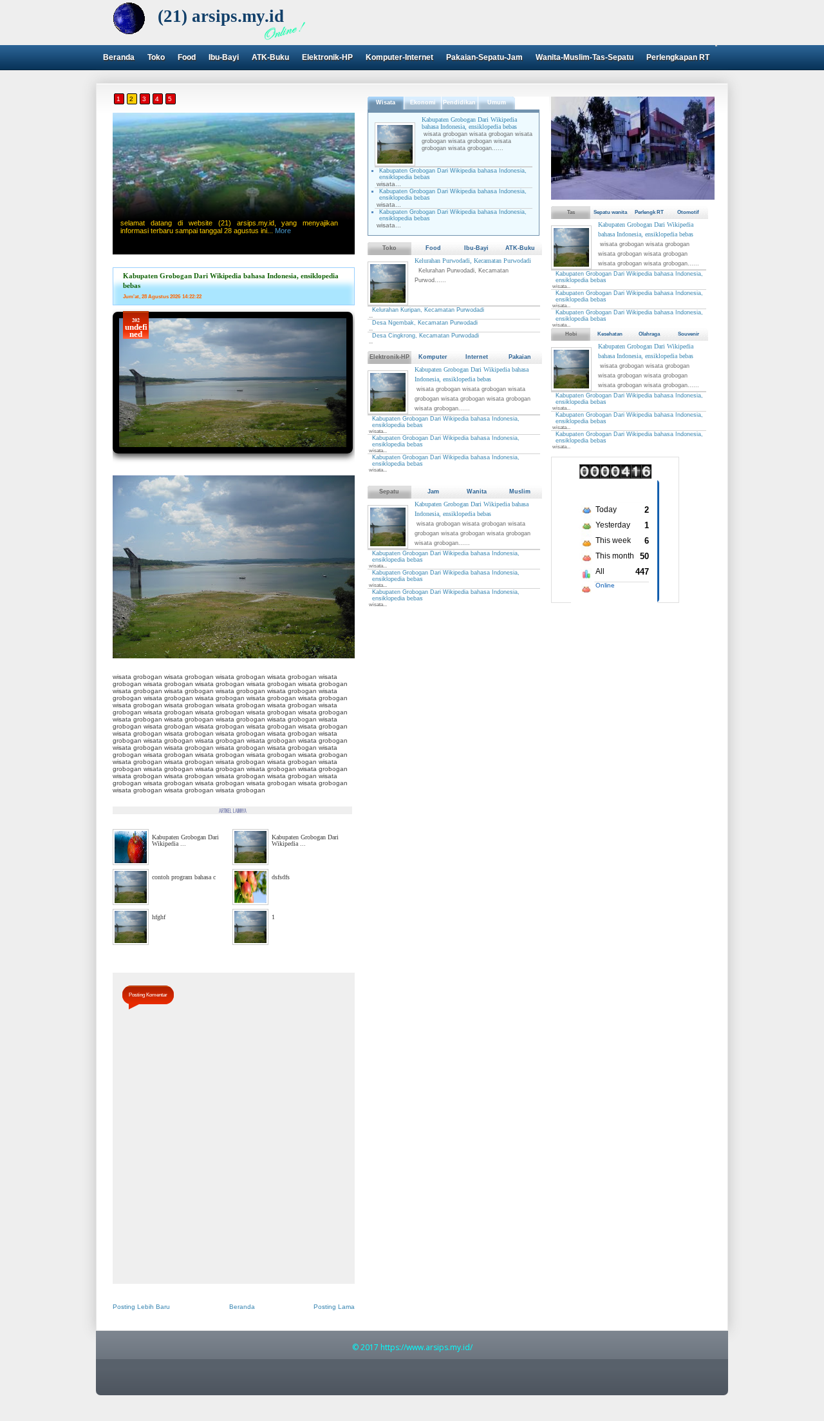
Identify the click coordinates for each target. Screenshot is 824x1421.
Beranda (119, 57)
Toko (156, 57)
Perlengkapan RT (677, 57)
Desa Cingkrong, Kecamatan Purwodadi (425, 335)
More (283, 230)
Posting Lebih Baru (141, 1306)
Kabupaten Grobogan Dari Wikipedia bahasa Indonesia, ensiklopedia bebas (469, 123)
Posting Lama (334, 1306)
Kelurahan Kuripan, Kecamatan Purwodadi (428, 310)
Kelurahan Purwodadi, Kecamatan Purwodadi (473, 260)
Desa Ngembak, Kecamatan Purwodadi (425, 322)
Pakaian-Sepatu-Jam (484, 57)
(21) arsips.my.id (221, 16)
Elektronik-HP (327, 57)
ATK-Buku (270, 57)
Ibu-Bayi (224, 57)
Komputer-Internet (399, 57)
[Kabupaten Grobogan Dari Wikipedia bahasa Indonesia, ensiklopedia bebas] (233, 457)
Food (187, 57)
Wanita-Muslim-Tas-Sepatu (584, 57)
